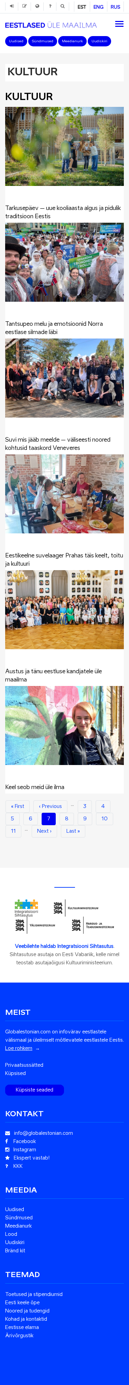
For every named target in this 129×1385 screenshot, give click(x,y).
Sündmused (42, 41)
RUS (115, 7)
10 (107, 819)
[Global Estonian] (51, 23)
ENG (99, 7)
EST (82, 7)
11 (16, 831)
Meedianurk (72, 41)
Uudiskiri (99, 41)
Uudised (16, 41)
